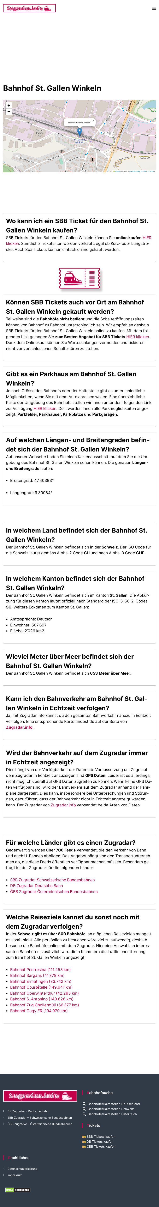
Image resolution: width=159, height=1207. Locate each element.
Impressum (14, 1175)
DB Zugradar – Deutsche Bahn (27, 1111)
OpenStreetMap (134, 171)
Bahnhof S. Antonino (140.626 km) (41, 999)
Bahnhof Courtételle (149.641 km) (41, 987)
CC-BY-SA (150, 171)
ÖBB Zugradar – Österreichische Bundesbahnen (39, 1124)
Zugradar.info (19, 727)
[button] (79, 132)
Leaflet (117, 171)
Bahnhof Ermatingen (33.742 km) (40, 981)
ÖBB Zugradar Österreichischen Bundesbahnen (54, 891)
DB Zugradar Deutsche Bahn (36, 885)
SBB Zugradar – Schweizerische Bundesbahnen (39, 1117)
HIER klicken (137, 336)
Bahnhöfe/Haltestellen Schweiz (108, 1109)
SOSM (143, 171)
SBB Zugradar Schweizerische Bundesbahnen (52, 880)
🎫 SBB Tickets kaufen (98, 1137)
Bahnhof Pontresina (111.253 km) (40, 969)
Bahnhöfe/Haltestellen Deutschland (111, 1104)
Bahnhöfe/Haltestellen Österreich (109, 1114)
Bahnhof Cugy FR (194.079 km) (39, 1010)
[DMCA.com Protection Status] (18, 1190)
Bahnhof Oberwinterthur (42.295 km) (44, 993)
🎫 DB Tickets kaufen (97, 1142)
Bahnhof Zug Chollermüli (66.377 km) (44, 1005)
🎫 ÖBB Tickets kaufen (99, 1146)
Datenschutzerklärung (22, 1168)
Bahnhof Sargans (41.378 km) (37, 975)
